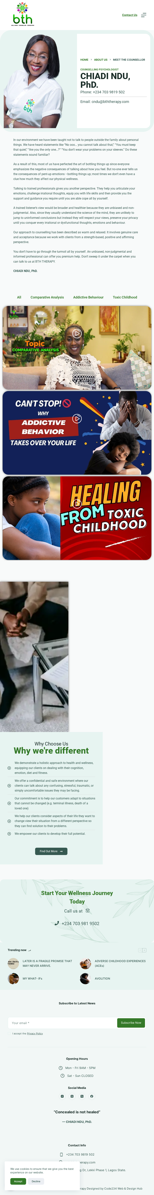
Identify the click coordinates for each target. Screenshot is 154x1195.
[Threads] (72, 1096)
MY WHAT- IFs (32, 978)
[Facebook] (91, 1096)
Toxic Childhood (125, 297)
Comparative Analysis (47, 297)
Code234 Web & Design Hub (123, 1188)
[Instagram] (62, 1096)
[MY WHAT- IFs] (13, 978)
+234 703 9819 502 (80, 1154)
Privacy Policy (35, 1033)
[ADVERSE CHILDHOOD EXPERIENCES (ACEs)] (85, 963)
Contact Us (129, 15)
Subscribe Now (131, 1022)
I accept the (27, 1033)
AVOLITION (102, 978)
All (19, 297)
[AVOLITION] (85, 978)
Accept (18, 1181)
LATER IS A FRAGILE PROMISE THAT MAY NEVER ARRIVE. (47, 963)
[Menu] (143, 15)
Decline (36, 1181)
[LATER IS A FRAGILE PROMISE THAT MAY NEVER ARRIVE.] (13, 963)
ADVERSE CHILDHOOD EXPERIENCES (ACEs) (120, 963)
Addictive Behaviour (88, 297)
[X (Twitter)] (82, 1096)
